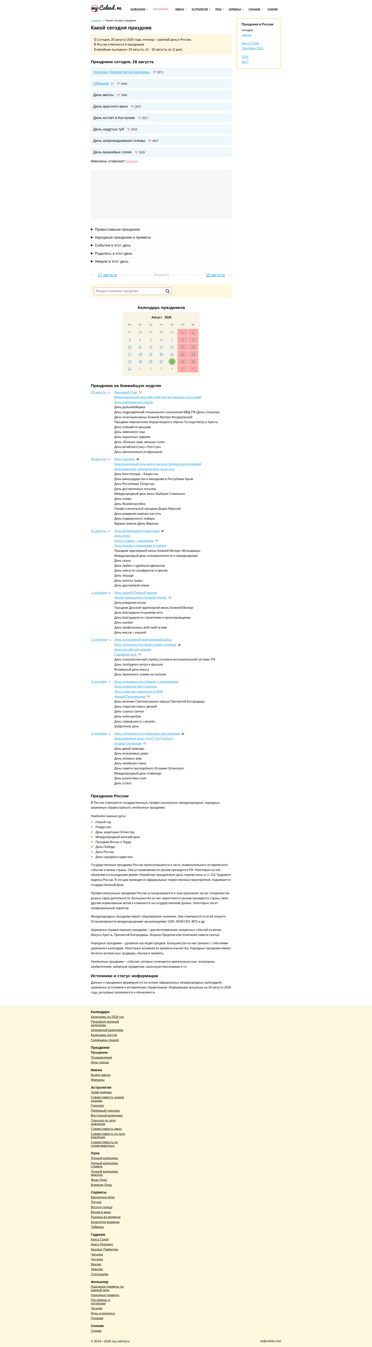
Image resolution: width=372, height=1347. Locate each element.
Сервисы (235, 9)
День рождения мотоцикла (133, 402)
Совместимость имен (106, 1129)
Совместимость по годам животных (104, 1144)
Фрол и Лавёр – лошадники (134, 540)
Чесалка (97, 1259)
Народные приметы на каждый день (107, 1288)
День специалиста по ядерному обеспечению (147, 733)
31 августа (98, 531)
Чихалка (97, 1254)
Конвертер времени (105, 1222)
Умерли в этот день (111, 261)
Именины (98, 1079)
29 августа (98, 392)
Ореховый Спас (125, 392)
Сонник (273, 9)
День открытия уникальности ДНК (138, 691)
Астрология (200, 9)
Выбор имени (100, 1075)
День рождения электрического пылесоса (144, 469)
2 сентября (99, 639)
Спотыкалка (99, 1274)
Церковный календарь (107, 1030)
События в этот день (113, 245)
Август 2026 (250, 43)
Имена (179, 9)
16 (193, 346)
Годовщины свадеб (105, 1040)
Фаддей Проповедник (130, 696)
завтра (246, 35)
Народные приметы (105, 1295)
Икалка (96, 1264)
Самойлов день (125, 654)
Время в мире (101, 1212)
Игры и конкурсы (103, 1313)
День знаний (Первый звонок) (135, 592)
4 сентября (99, 733)
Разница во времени (106, 1217)
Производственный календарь (105, 1023)
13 (161, 346)
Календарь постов (104, 1035)
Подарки (97, 1318)
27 (129, 332)
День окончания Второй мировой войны (143, 639)
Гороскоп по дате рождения (103, 1122)
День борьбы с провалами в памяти (140, 545)
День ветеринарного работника (136, 531)
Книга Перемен (102, 1244)
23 (193, 354)
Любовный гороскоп (105, 1110)
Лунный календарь (104, 1158)
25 (140, 361)
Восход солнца (101, 1207)
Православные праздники (117, 229)
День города (100, 1062)
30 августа (98, 459)
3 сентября (99, 681)
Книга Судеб (100, 1239)
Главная (96, 20)
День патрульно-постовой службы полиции (145, 644)
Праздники (160, 9)
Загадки (96, 1308)
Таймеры (97, 1227)
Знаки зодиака (101, 1092)
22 (182, 354)
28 (140, 332)
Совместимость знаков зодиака (107, 1099)
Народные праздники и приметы (123, 237)
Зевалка (97, 1269)
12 (150, 346)
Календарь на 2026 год (107, 1016)
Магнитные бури (103, 1197)
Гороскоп (97, 1105)
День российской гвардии (132, 649)
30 (161, 332)
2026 (245, 57)
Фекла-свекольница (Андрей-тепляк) (140, 597)
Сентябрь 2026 (252, 48)
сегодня (247, 30)
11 (140, 346)
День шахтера (124, 459)
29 (150, 332)
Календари (138, 9)
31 (172, 332)
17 (129, 354)
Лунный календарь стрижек (104, 1165)
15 (182, 346)
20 (161, 354)
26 (150, 361)
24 (129, 361)
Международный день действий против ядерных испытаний (157, 397)
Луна (218, 9)
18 (140, 354)
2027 (245, 62)
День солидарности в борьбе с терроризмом (146, 681)
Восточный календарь (107, 1115)
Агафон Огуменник (128, 743)
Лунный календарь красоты (104, 1173)
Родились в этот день (113, 253)
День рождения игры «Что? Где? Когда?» (144, 738)
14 (172, 346)
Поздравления (101, 1057)
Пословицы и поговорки (100, 1301)
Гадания (254, 9)
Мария (132, 161)
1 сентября (99, 592)
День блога (122, 535)
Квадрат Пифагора (104, 1249)
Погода (96, 1202)
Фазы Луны (99, 1179)
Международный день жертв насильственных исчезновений (157, 464)
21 (172, 354)
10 (129, 346)
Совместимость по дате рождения (108, 1135)
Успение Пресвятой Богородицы (121, 72)
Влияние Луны (101, 1185)
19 (150, 354)
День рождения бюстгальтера (135, 686)
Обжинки (101, 83)
